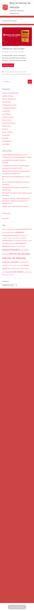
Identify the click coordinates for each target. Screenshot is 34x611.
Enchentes (5, 254)
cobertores (24, 240)
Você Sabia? (27, 74)
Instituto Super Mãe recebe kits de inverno (15, 206)
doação (6, 249)
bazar (16, 229)
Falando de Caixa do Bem (13, 48)
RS (24, 268)
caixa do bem (10, 232)
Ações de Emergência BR (10, 93)
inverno (5, 265)
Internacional (6, 126)
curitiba (6, 243)
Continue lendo (8, 65)
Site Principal (6, 213)
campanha (19, 232)
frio (20, 262)
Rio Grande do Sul (13, 268)
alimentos (4, 229)
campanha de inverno (10, 235)
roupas (21, 268)
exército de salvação (14, 257)
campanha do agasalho (7, 238)
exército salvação (10, 262)
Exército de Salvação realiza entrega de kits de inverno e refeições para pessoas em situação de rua (16, 201)
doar (24, 246)
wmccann (11, 274)
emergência (25, 250)
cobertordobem (17, 240)
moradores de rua (12, 265)
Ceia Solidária (6, 114)
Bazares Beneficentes (11, 72)
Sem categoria (7, 141)
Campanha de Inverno (9, 74)
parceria (21, 265)
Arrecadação (11, 229)
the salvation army (27, 272)
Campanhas (19, 74)
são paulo (17, 271)
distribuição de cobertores (16, 246)
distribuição (12, 243)
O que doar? (6, 135)
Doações (15, 249)
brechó (4, 232)
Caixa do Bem (22, 72)
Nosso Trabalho (7, 132)
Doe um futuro (7, 120)
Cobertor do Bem (7, 117)
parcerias (5, 138)
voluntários (5, 274)
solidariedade (9, 272)
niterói (17, 265)
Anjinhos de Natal (7, 96)
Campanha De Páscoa (9, 108)
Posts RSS (5, 218)
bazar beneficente (25, 229)
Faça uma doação (17, 607)
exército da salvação (19, 253)
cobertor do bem (8, 240)
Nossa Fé (5, 129)
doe (21, 250)
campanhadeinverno (23, 235)
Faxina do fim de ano (8, 123)
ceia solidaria (16, 238)
